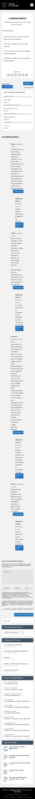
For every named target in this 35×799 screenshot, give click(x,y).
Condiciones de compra (24, 797)
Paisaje (18, 24)
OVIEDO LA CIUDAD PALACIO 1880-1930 (16, 664)
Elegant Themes (16, 790)
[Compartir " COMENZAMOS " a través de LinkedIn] (19, 75)
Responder (18, 191)
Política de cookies (9, 797)
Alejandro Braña (19, 22)
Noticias (13, 646)
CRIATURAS (7, 100)
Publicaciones (14, 665)
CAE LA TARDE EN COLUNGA (14, 689)
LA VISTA (6, 126)
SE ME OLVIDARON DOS (12, 695)
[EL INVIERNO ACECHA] (18, 105)
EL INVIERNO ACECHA (11, 108)
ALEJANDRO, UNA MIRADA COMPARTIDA (16, 651)
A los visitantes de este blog (13, 644)
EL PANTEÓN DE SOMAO (11, 670)
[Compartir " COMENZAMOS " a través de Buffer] (23, 75)
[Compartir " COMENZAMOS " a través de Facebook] (8, 75)
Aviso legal (10, 794)
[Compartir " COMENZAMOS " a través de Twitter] (12, 75)
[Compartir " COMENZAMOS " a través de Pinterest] (16, 75)
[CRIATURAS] (18, 96)
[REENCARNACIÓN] (18, 114)
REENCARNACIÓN (9, 117)
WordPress (17, 791)
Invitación (7, 657)
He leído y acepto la (17, 609)
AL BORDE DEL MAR (11, 683)
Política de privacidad (25, 609)
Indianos (12, 659)
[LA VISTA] (18, 122)
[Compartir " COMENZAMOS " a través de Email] (26, 75)
